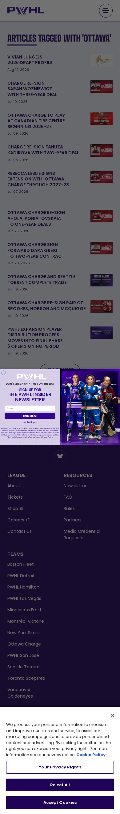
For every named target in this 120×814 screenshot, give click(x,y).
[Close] (112, 715)
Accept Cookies (60, 802)
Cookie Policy (91, 755)
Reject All (60, 785)
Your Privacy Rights (60, 767)
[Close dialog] (4, 373)
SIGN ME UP (30, 416)
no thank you (30, 422)
